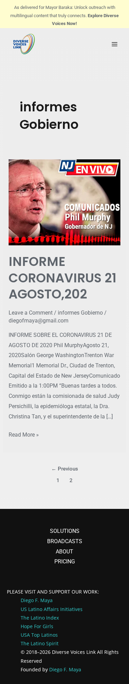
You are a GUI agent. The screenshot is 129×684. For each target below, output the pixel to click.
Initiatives (71, 609)
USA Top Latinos (39, 635)
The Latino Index (40, 617)
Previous (64, 469)
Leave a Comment (31, 312)
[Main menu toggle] (114, 44)
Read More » (24, 434)
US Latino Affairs (40, 609)
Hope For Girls (37, 626)
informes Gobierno (80, 312)
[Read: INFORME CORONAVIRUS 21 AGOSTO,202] (65, 202)
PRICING (64, 561)
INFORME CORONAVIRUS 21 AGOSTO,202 (62, 278)
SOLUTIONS (64, 531)
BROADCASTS (64, 541)
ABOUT (64, 551)
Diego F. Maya (65, 669)
